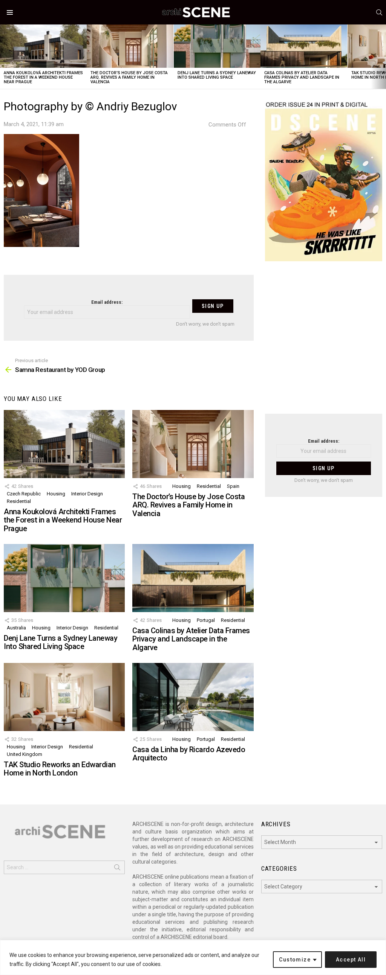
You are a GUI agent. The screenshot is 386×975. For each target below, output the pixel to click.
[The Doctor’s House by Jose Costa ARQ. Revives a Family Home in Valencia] (130, 46)
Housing (56, 494)
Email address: (107, 302)
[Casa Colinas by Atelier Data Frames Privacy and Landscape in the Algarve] (303, 46)
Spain (233, 486)
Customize (295, 960)
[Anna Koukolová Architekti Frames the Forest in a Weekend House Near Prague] (43, 46)
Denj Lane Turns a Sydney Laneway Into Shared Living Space (217, 75)
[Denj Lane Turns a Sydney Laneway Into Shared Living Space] (217, 46)
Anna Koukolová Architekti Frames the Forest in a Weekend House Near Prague (43, 77)
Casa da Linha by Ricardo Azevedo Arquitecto (188, 754)
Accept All (351, 960)
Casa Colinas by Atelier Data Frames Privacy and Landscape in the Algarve (301, 77)
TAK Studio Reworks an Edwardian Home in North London (60, 769)
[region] (193, 957)
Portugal (206, 620)
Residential (19, 501)
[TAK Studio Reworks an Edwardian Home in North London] (64, 697)
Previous (4, 56)
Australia (16, 628)
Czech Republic (24, 494)
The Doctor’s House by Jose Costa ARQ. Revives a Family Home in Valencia (129, 77)
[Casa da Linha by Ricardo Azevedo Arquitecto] (192, 697)
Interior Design (87, 494)
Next (382, 56)
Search (117, 869)
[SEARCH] (379, 12)
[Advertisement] (323, 342)
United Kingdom (24, 754)
